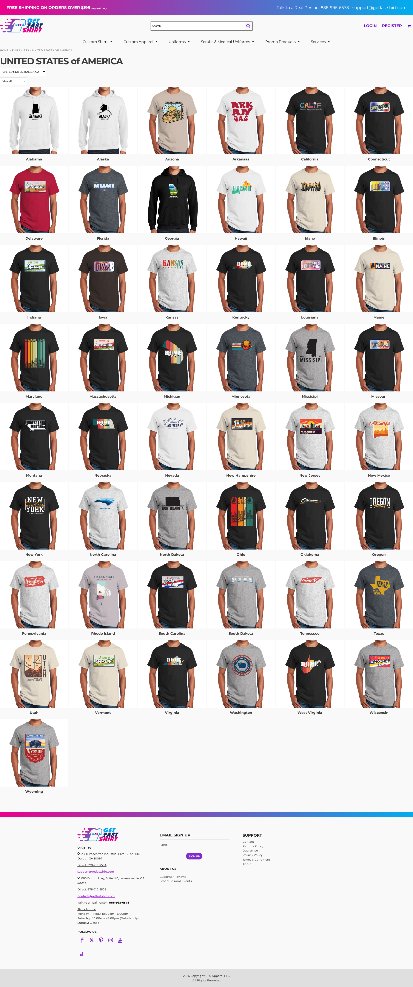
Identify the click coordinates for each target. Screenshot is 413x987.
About (247, 864)
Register (392, 25)
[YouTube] (120, 940)
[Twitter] (91, 940)
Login (370, 25)
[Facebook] (82, 940)
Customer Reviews (173, 876)
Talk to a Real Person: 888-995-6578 (313, 7)
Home (4, 50)
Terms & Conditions (257, 859)
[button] (98, 41)
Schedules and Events (176, 881)
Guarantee (250, 850)
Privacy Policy (253, 855)
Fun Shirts (20, 50)
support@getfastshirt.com (379, 7)
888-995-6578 (119, 902)
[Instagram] (110, 940)
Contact (248, 841)
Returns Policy (253, 846)
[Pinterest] (101, 940)
